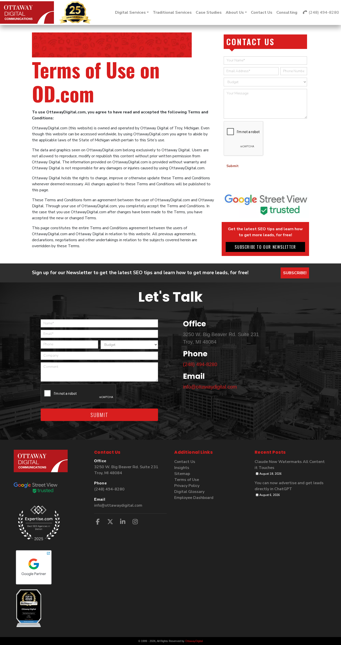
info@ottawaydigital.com (210, 387)
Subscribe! (295, 273)
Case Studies (209, 12)
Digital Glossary (189, 491)
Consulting (286, 12)
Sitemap (182, 473)
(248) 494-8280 (200, 364)
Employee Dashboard (193, 497)
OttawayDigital (194, 641)
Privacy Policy (186, 485)
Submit (232, 166)
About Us (235, 12)
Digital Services (130, 12)
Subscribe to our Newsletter (265, 247)
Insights (181, 467)
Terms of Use (186, 479)
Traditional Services (172, 12)
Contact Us (261, 12)
